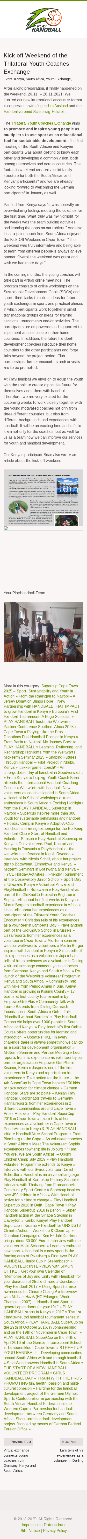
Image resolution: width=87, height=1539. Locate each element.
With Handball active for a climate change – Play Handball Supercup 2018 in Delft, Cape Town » (40, 1200)
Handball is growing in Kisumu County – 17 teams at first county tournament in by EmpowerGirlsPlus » (39, 996)
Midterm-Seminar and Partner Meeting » (38, 1052)
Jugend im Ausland (52, 106)
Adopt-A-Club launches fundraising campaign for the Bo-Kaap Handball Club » (43, 828)
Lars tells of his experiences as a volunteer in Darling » (43, 961)
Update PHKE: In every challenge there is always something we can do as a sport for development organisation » (43, 1042)
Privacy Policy (55, 1531)
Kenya (19, 79)
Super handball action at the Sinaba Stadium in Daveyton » (40, 1215)
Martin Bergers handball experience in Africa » (42, 905)
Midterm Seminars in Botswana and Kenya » (41, 869)
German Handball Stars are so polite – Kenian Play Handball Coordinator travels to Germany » (40, 1093)
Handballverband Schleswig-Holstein (34, 112)
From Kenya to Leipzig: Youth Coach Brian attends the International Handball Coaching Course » (41, 783)
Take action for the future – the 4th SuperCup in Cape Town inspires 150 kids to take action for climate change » (42, 1083)
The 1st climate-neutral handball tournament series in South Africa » (42, 1317)
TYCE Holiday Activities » (26, 874)
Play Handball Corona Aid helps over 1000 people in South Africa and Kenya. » (41, 1022)
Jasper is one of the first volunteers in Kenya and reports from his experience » (38, 1073)
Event (8, 79)
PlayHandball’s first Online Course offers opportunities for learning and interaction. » (43, 1032)
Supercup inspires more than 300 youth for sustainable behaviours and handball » (42, 818)
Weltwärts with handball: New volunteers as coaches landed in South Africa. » (42, 793)
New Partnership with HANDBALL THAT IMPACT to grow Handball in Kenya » (42, 706)
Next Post (69, 1442)
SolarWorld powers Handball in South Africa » (45, 1363)
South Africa (35, 79)
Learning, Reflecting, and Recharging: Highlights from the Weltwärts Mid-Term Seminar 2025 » (43, 752)
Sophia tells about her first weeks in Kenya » (41, 900)
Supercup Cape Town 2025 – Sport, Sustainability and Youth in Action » (41, 691)
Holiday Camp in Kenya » (28, 823)
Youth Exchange (58, 79)
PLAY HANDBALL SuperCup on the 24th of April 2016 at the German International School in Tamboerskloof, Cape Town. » (42, 1342)
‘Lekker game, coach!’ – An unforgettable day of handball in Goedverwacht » (43, 772)
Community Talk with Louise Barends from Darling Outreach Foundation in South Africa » (39, 1007)
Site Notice (30, 1531)
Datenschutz (54, 1525)
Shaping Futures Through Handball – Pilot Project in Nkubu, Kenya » (40, 762)
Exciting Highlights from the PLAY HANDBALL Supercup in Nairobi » (43, 808)
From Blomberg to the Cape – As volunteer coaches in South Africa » (43, 1139)
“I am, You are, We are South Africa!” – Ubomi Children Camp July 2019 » (40, 1154)
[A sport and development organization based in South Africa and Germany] (43, 20)
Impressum (31, 1525)
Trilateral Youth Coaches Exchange (41, 123)
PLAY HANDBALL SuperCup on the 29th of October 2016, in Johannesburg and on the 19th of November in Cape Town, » (43, 1327)
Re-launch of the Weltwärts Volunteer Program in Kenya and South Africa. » (42, 976)
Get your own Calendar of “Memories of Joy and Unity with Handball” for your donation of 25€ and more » (42, 1276)
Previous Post (21, 1442)
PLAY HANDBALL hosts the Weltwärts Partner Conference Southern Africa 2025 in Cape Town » (40, 727)
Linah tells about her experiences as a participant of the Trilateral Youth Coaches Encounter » (39, 915)
